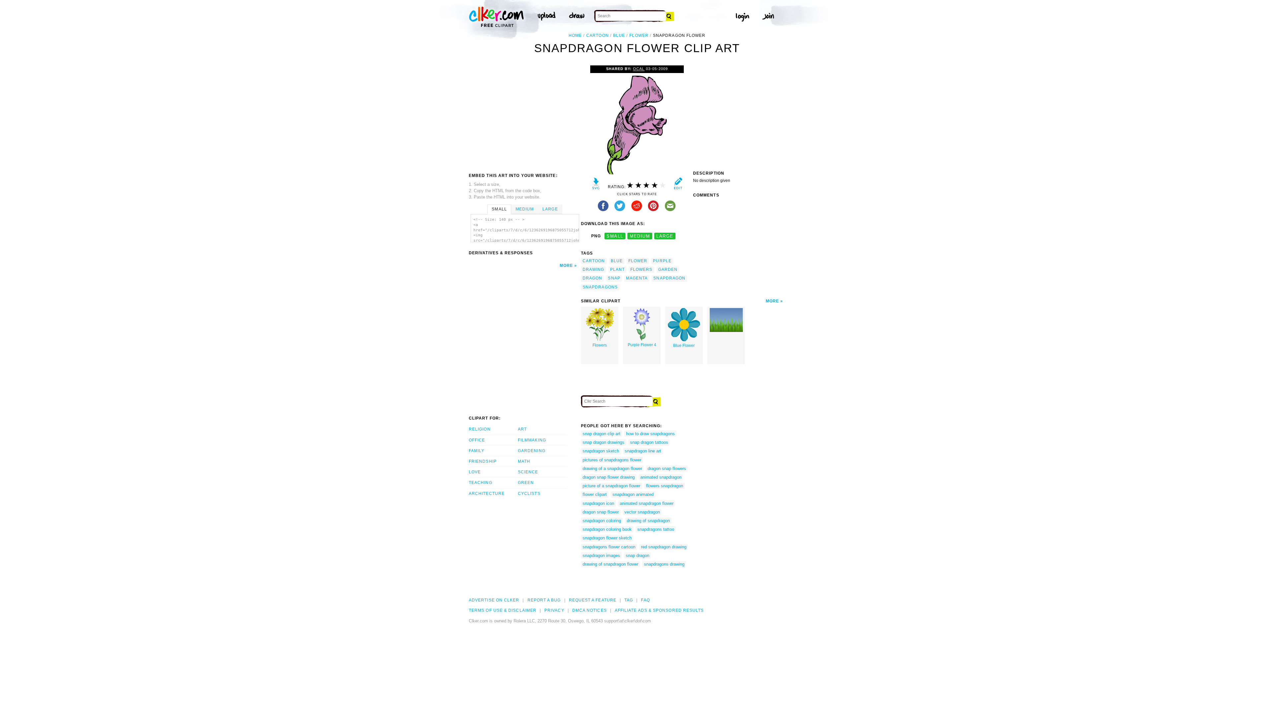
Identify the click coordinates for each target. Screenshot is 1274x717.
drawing (593, 269)
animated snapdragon (660, 477)
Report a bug (544, 600)
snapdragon (669, 278)
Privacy (554, 610)
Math (524, 461)
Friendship (483, 461)
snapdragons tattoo (655, 529)
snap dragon (637, 555)
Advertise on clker (494, 600)
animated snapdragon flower (646, 503)
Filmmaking (532, 440)
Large (550, 209)
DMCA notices (589, 610)
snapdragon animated (633, 494)
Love (475, 472)
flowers (641, 269)
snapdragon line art (643, 450)
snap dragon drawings (603, 442)
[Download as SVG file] (596, 185)
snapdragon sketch (601, 450)
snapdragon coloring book (607, 529)
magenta (637, 278)
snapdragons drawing (664, 564)
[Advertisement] (524, 115)
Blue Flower (684, 345)
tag (628, 600)
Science (528, 472)
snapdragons (600, 287)
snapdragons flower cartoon (609, 546)
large (664, 236)
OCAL (638, 69)
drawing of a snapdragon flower (612, 468)
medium (640, 236)
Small (499, 209)
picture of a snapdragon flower (611, 485)
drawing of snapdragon (648, 520)
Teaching (480, 482)
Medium (525, 209)
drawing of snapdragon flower (610, 564)
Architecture (487, 493)
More (566, 265)
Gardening (531, 450)
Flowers (600, 345)
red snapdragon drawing (663, 546)
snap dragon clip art (601, 433)
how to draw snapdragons (650, 433)
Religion (480, 429)
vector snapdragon (642, 512)
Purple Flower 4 (642, 345)
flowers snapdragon (664, 485)
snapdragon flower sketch (607, 537)
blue (619, 35)
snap (614, 278)
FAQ (645, 600)
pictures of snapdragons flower (612, 459)
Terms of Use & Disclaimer (502, 610)
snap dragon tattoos (649, 442)
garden (667, 269)
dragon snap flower (601, 512)
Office (477, 440)
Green (526, 482)
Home (575, 35)
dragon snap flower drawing (609, 477)
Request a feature (592, 600)
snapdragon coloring (602, 520)
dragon (592, 278)
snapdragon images (601, 555)
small (614, 236)
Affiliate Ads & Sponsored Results (659, 610)
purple (662, 261)
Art (522, 429)
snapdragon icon (598, 503)
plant (617, 269)
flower (638, 35)
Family (476, 450)
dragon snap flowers (667, 468)
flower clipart (595, 494)
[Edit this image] (678, 185)
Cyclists (529, 493)
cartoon (597, 35)
